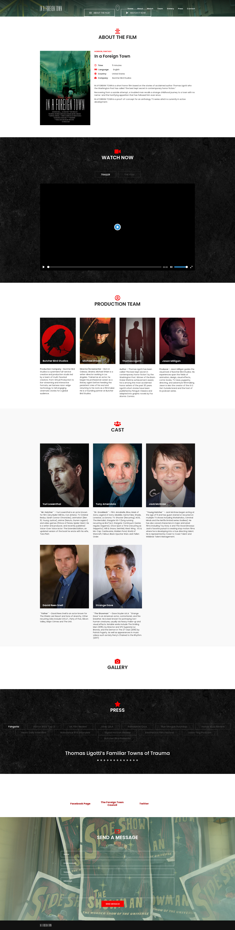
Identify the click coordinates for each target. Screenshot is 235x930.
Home (130, 8)
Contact (191, 8)
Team (160, 8)
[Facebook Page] (80, 792)
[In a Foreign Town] (45, 925)
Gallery (170, 8)
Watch (150, 8)
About (140, 8)
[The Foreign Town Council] (112, 791)
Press (180, 8)
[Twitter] (144, 792)
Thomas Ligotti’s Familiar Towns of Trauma (117, 753)
